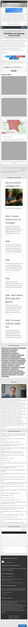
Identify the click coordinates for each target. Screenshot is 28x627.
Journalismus (21, 362)
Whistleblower (4, 64)
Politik (18, 31)
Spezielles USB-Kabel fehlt (6, 517)
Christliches (21, 348)
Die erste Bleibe (4, 495)
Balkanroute (12, 417)
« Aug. (2, 551)
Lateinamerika (20, 364)
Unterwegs (16, 373)
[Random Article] (24, 27)
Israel (13, 362)
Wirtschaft (5, 376)
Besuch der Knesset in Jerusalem (8, 499)
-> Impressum (4, 594)
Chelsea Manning (9, 61)
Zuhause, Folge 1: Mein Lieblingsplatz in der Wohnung (12, 489)
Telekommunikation (7, 373)
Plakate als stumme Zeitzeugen (7, 493)
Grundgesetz (16, 24)
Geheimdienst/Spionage (15, 30)
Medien (10, 365)
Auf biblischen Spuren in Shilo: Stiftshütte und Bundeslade (13, 470)
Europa (15, 353)
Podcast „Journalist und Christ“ (8, 576)
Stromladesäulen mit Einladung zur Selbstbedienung (12, 473)
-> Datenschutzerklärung (7, 592)
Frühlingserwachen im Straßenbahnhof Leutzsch (11, 505)
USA (21, 31)
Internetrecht (6, 362)
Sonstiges (13, 371)
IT (6, 62)
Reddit (20, 56)
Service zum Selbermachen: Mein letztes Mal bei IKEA (12, 519)
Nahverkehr (14, 367)
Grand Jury (3, 62)
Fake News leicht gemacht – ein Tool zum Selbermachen (12, 438)
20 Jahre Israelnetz (5, 497)
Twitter (8, 56)
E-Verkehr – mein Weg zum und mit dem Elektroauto (12, 582)
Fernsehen (20, 355)
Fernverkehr (5, 357)
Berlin (14, 348)
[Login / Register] (26, 27)
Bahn (9, 348)
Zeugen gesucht (4, 458)
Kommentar (11, 364)
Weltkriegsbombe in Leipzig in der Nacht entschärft (14, 139)
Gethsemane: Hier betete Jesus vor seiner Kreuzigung (12, 455)
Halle (22, 358)
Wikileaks (10, 64)
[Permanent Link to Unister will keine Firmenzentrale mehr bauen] (13, 107)
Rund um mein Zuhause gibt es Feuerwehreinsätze (11, 479)
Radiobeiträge (6, 369)
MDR (5, 562)
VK (24, 56)
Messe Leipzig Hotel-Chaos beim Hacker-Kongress (11, 486)
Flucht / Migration (15, 357)
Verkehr (4, 374)
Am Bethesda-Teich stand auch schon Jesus (10, 477)
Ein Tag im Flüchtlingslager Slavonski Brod (9, 514)
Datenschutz (13, 350)
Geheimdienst (19, 61)
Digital (9, 30)
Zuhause (3, 460)
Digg (12, 58)
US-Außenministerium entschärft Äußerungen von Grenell (13, 96)
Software (5, 371)
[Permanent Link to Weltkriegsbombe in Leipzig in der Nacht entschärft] (13, 129)
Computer (6, 30)
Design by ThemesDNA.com (14, 618)
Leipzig (4, 365)
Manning (12, 62)
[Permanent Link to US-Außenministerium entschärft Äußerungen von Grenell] (13, 85)
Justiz (7, 31)
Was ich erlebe (13, 374)
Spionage (22, 62)
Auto (4, 348)
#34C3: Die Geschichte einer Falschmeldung (10, 522)
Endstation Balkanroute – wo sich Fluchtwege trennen (12, 511)
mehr (3, 54)
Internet (22, 30)
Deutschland (6, 351)
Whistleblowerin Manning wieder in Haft (14, 34)
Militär (9, 31)
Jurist (8, 62)
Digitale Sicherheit (7, 353)
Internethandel (21, 360)
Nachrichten (14, 31)
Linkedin (16, 58)
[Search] (22, 27)
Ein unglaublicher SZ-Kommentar (8, 442)
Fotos (4, 358)
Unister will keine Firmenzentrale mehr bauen (14, 118)
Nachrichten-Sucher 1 (11, 37)
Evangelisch (5, 355)
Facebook (14, 56)
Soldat (18, 62)
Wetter (20, 374)
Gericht (23, 61)
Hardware (5, 360)
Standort (20, 371)
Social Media (14, 369)
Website (14, 71)
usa (25, 62)
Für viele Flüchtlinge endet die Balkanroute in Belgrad (12, 462)
